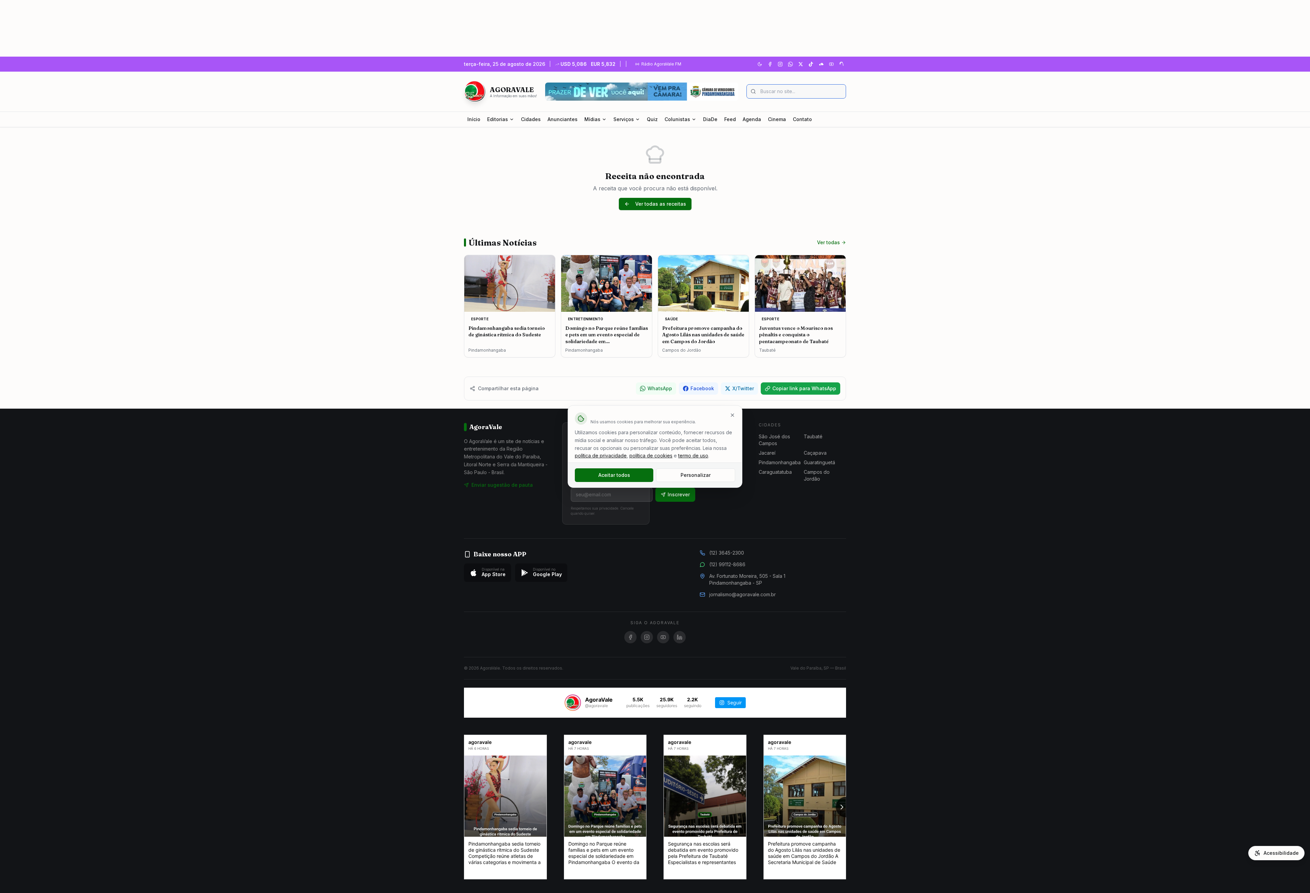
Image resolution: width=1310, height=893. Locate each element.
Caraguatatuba (775, 472)
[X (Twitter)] (800, 64)
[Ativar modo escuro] (759, 64)
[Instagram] (780, 64)
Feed (730, 119)
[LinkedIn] (679, 637)
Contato (802, 119)
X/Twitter (743, 388)
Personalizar (696, 475)
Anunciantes (563, 119)
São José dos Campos (774, 440)
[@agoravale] (573, 702)
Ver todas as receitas (660, 204)
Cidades (531, 119)
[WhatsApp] (790, 64)
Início (473, 119)
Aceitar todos (614, 475)
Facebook (702, 388)
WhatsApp (659, 388)
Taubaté (813, 436)
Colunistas (677, 119)
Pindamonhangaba (780, 462)
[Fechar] (732, 415)
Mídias (592, 119)
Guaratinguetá (819, 462)
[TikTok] (810, 64)
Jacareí (767, 453)
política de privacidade (601, 455)
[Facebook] (770, 64)
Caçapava (815, 453)
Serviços (623, 119)
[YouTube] (831, 64)
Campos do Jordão (817, 475)
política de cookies (650, 455)
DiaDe (710, 119)
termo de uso (693, 455)
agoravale (480, 742)
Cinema (777, 119)
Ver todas (828, 242)
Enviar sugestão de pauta (502, 485)
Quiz (652, 119)
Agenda (752, 119)
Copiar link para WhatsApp (804, 388)
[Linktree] (841, 64)
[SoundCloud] (821, 64)
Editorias (497, 119)
